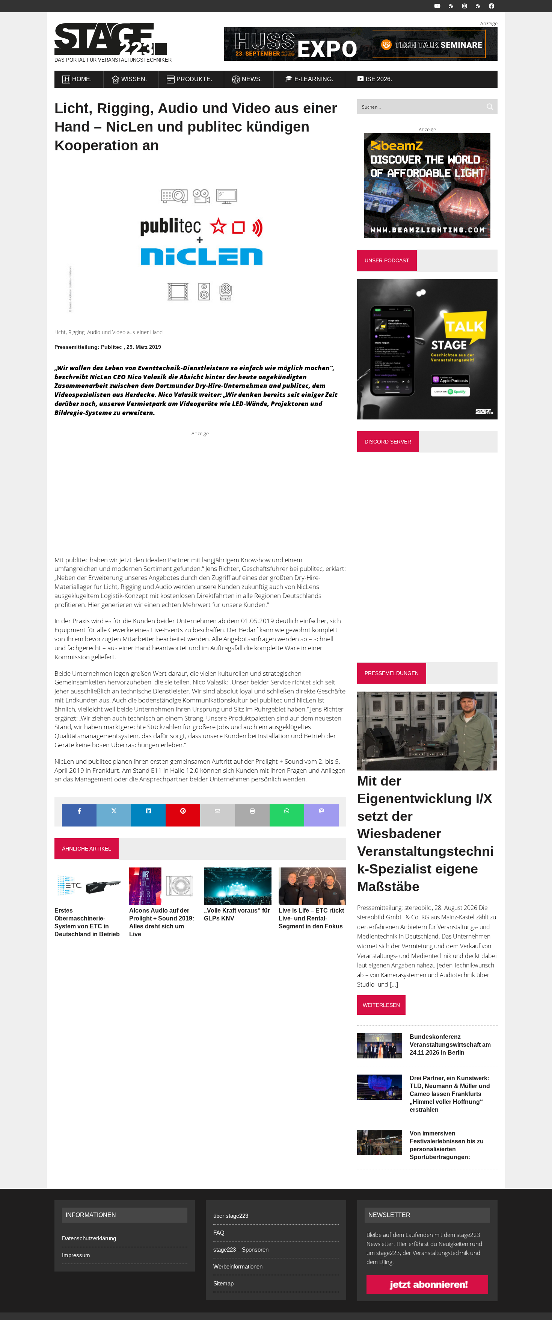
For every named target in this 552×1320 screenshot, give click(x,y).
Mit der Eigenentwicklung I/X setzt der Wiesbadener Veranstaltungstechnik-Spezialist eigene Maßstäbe (425, 833)
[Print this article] (252, 811)
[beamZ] (427, 185)
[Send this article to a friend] (217, 811)
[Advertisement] (200, 489)
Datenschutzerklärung (89, 1238)
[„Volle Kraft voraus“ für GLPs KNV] (237, 900)
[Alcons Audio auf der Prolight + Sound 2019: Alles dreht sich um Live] (163, 900)
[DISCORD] (451, 5)
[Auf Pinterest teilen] (183, 811)
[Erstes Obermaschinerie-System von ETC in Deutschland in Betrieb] (88, 900)
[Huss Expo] (352, 44)
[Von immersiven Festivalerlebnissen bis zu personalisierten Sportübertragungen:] (379, 1150)
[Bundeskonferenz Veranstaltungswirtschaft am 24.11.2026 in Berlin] (379, 1053)
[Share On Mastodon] (321, 811)
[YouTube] (437, 5)
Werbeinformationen (237, 1266)
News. (252, 79)
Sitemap (223, 1283)
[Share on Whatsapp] (287, 811)
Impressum (76, 1255)
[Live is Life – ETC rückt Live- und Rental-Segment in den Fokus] (312, 900)
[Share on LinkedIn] (148, 811)
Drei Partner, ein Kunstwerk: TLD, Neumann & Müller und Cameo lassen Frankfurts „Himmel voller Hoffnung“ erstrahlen (450, 1094)
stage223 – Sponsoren (240, 1249)
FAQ (219, 1232)
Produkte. (194, 79)
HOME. (82, 79)
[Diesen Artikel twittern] (114, 811)
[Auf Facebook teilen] (79, 811)
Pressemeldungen (392, 673)
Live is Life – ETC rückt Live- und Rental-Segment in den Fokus (311, 918)
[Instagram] (464, 5)
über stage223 (230, 1216)
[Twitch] (478, 5)
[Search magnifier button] (490, 107)
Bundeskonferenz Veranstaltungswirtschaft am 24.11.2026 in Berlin (450, 1045)
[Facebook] (492, 5)
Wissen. (134, 79)
